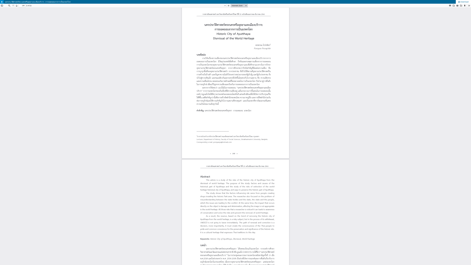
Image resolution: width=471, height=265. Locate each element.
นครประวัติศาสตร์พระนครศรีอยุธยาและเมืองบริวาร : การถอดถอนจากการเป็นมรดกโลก (38, 2)
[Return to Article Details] (2, 2)
